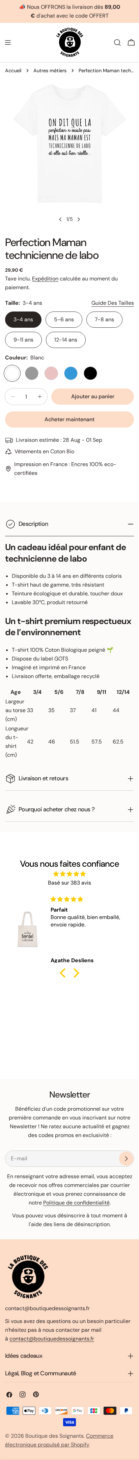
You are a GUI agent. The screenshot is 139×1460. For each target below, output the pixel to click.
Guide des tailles (112, 302)
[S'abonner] (126, 1159)
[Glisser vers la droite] (78, 219)
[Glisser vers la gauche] (60, 219)
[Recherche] (117, 42)
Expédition (45, 278)
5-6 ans (64, 319)
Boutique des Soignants (54, 1435)
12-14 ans (65, 339)
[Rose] (51, 373)
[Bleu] (71, 373)
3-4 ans (23, 319)
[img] (69, 873)
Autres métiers (49, 70)
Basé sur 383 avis (69, 882)
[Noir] (90, 373)
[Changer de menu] (8, 42)
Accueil (13, 70)
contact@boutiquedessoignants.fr (51, 1338)
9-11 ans (23, 339)
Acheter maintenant (69, 419)
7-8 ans (104, 319)
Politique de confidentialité (76, 1202)
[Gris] (32, 373)
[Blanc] (12, 373)
